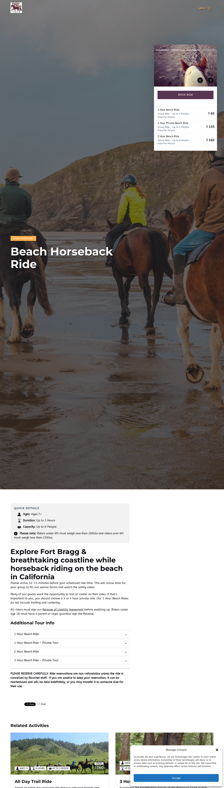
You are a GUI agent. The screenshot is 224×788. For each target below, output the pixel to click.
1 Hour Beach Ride (26, 634)
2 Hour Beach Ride (26, 651)
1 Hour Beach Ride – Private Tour (36, 642)
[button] (217, 750)
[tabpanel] (185, 66)
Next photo (211, 80)
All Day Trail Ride (33, 781)
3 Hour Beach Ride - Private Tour (36, 660)
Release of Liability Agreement (63, 609)
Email (43, 704)
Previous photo (200, 80)
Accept (176, 777)
